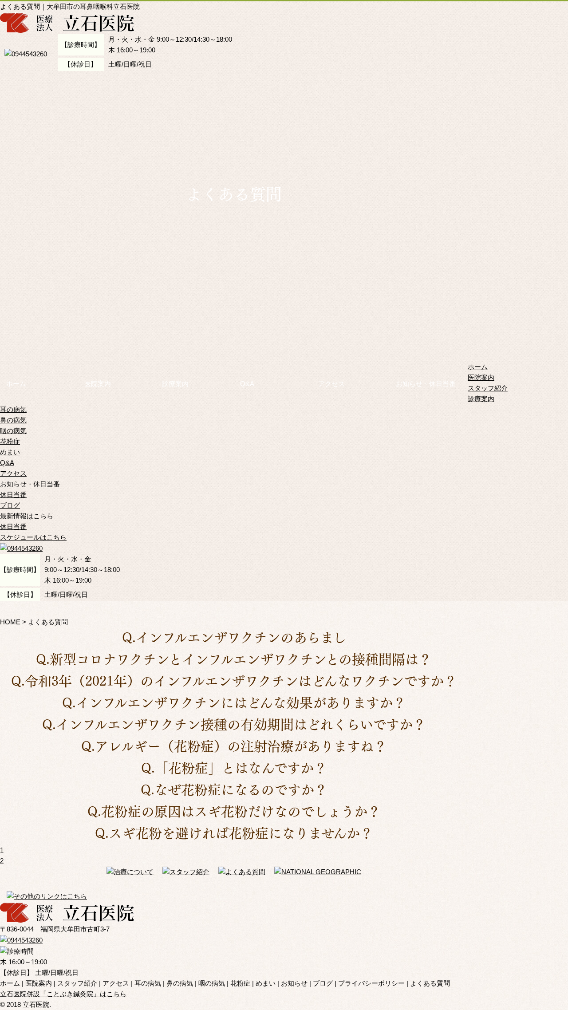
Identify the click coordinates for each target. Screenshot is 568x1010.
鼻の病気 (13, 420)
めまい (10, 452)
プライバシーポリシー (371, 983)
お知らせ (294, 983)
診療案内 (175, 383)
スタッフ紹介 (488, 388)
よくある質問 (430, 983)
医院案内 (97, 383)
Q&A (247, 383)
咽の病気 (13, 430)
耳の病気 (13, 409)
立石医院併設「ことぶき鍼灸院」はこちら (63, 994)
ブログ (10, 505)
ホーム (16, 383)
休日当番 (13, 494)
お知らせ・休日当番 (426, 383)
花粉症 (10, 441)
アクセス (331, 383)
